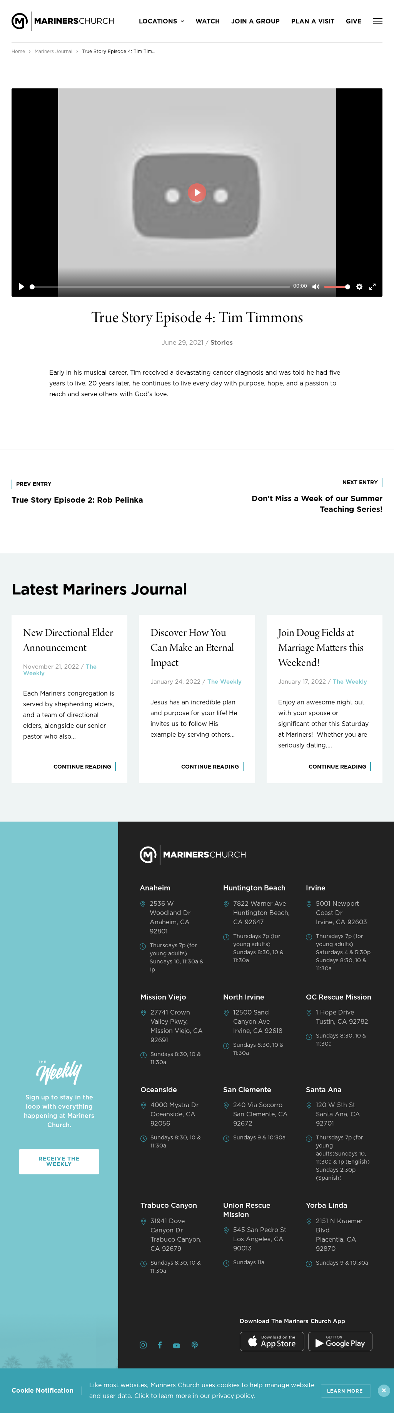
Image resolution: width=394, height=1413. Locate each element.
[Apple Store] (272, 1341)
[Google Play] (340, 1341)
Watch (207, 21)
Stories (221, 343)
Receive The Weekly (59, 1161)
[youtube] (176, 1346)
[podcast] (195, 1346)
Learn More (345, 1391)
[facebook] (160, 1346)
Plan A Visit (312, 21)
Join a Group (255, 21)
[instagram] (143, 1346)
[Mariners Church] (63, 21)
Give (354, 21)
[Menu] (377, 21)
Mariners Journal (53, 51)
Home (18, 51)
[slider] (160, 287)
